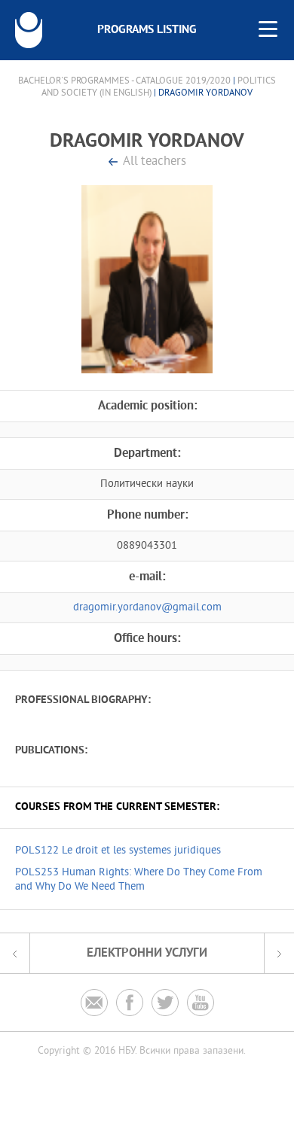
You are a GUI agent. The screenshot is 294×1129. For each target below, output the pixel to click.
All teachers (154, 162)
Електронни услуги (147, 953)
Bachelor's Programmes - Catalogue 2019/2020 (124, 81)
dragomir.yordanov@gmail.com (147, 608)
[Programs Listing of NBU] (28, 30)
